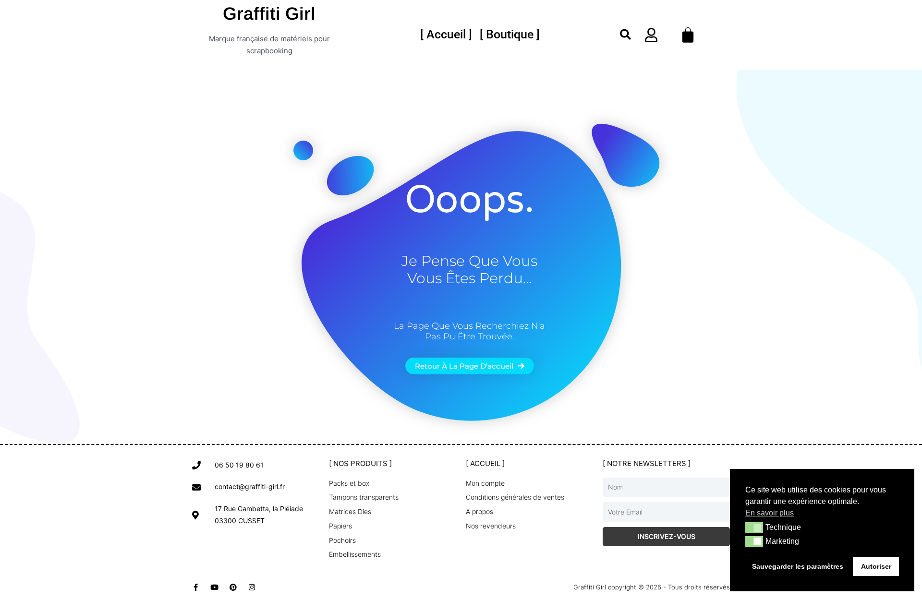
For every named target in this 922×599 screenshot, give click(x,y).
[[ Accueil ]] (446, 35)
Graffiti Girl (269, 14)
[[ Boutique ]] (509, 35)
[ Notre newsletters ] (647, 463)
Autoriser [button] (876, 566)
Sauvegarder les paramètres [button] (797, 566)
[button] (625, 35)
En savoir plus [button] (769, 513)
